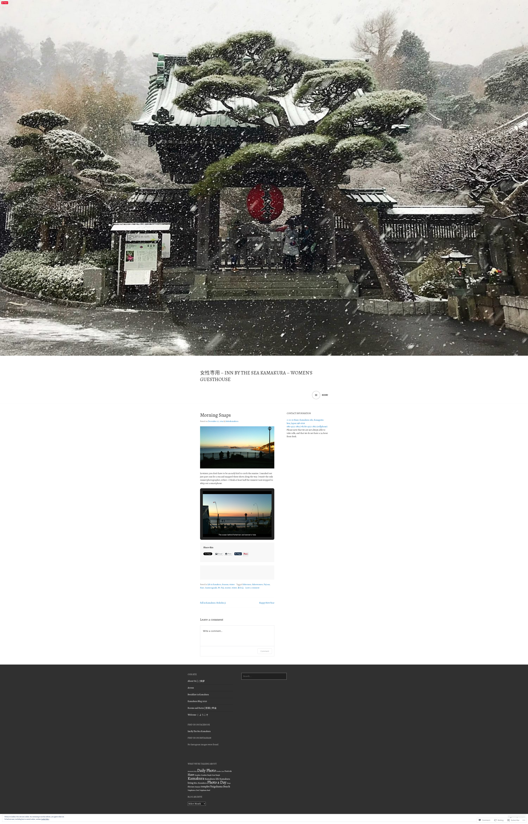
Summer (197, 787)
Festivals (228, 771)
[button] (230, 529)
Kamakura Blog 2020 (197, 701)
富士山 (241, 587)
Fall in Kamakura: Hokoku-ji (213, 602)
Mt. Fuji (221, 587)
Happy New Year (266, 602)
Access (191, 687)
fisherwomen (257, 584)
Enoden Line (220, 771)
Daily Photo (206, 770)
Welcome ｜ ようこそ (198, 714)
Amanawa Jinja (192, 771)
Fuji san (267, 584)
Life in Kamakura (214, 584)
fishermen (247, 584)
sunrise (228, 587)
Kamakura (196, 778)
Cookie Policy (45, 819)
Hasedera (197, 775)
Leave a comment (252, 587)
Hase (202, 587)
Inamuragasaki (211, 587)
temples (205, 786)
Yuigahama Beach (220, 786)
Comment (264, 651)
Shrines (191, 786)
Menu (325, 395)
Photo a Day (216, 782)
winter (232, 584)
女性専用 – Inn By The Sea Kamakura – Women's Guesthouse (256, 376)
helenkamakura (232, 421)
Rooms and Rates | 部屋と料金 (202, 708)
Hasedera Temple (206, 775)
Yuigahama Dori (193, 790)
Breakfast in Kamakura (198, 694)
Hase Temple (216, 775)
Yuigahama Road (204, 790)
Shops (229, 783)
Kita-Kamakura (200, 783)
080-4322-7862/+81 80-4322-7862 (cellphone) (307, 426)
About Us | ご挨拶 (196, 681)
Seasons (225, 584)
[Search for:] (264, 676)
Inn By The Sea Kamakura (199, 731)
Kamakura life (212, 778)
